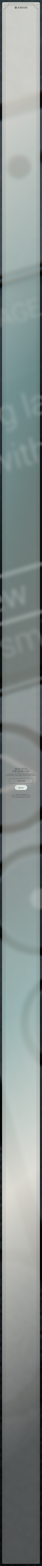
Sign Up (21, 787)
